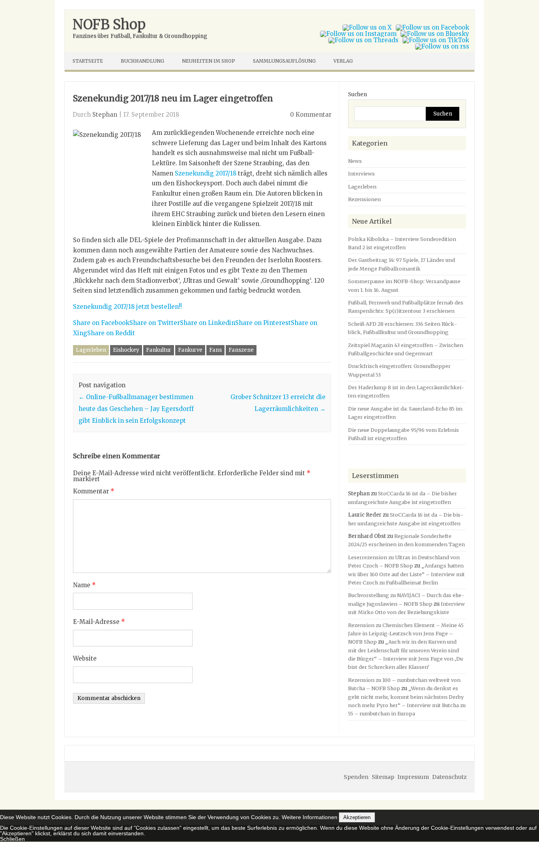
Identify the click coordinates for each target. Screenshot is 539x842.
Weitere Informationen (309, 817)
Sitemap (383, 776)
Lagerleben (91, 350)
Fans (215, 350)
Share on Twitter (154, 323)
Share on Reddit (111, 333)
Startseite (88, 61)
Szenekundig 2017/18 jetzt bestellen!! (127, 306)
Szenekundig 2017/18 (205, 173)
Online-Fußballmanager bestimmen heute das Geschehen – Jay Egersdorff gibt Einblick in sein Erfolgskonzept (136, 408)
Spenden (356, 776)
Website (85, 658)
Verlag (343, 61)
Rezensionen (364, 199)
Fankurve (190, 350)
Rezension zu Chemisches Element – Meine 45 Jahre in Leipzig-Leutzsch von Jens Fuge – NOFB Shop (406, 633)
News (355, 161)
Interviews (361, 173)
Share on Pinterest (263, 323)
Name (84, 585)
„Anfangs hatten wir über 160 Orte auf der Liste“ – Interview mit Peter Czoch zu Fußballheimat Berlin (406, 574)
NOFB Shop (109, 24)
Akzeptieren (357, 817)
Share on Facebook (101, 323)
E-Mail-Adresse (99, 621)
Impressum (413, 776)
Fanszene (241, 350)
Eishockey (126, 350)
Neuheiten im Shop (208, 61)
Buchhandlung (142, 61)
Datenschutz (449, 776)
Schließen (12, 839)
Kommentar (93, 491)
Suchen (357, 94)
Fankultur (158, 350)
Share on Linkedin (207, 323)
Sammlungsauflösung (284, 61)
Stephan (104, 114)
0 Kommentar (310, 114)
